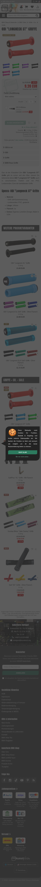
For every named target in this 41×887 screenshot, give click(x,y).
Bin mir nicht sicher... (23, 457)
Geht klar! (23, 452)
